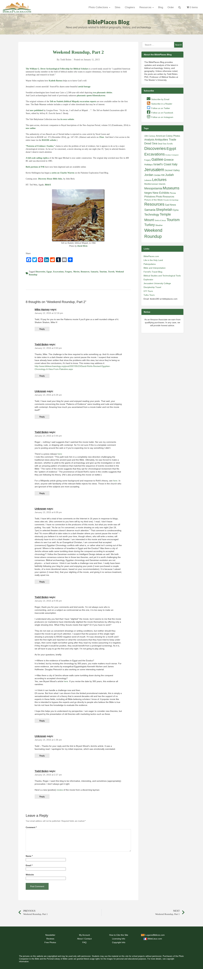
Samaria (94, 272)
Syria (175, 210)
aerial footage (84, 86)
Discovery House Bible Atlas (50, 179)
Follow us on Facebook (162, 112)
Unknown (40, 391)
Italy (174, 164)
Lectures (159, 180)
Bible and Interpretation (155, 268)
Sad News (170, 204)
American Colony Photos (168, 136)
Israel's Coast (162, 164)
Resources (145, 7)
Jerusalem (154, 169)
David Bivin (82, 246)
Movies (76, 272)
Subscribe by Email (160, 99)
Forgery (68, 272)
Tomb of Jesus (160, 220)
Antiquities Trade (165, 139)
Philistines (149, 196)
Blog (160, 7)
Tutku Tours (149, 295)
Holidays (148, 164)
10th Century (149, 136)
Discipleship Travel (152, 287)
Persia (173, 193)
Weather (159, 225)
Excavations (58, 272)
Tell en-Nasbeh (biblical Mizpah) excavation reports (73, 101)
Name (29, 856)
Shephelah (164, 210)
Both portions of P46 (35, 167)
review (60, 790)
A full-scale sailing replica (37, 158)
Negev (148, 192)
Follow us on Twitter (160, 108)
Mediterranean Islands (154, 184)
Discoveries (40, 272)
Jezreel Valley (172, 170)
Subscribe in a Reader (161, 104)
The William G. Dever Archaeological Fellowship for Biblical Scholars (57, 69)
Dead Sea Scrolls (165, 144)
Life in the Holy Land (153, 260)
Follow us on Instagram (162, 117)
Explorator (148, 279)
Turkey (149, 225)
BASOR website (49, 140)
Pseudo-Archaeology (170, 200)
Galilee (157, 159)
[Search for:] (158, 45)
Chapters (130, 7)
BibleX (48, 185)
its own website (67, 119)
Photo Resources (165, 196)
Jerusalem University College (157, 283)
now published (36, 110)
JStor (101, 137)
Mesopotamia (153, 188)
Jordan (148, 174)
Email (29, 865)
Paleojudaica (150, 264)
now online (31, 128)
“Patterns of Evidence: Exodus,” (40, 146)
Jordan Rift (159, 175)
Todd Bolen (41, 344)
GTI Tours (148, 291)
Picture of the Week (153, 200)
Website (30, 875)
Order (170, 7)
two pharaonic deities (102, 92)
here (60, 454)
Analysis (149, 139)
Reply (42, 329)
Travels (111, 272)
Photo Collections (99, 7)
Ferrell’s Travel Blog (153, 272)
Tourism (103, 272)
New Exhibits (161, 192)
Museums (171, 188)
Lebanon (148, 180)
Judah (169, 174)
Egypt (49, 272)
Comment (31, 827)
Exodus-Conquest (171, 155)
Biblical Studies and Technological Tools (162, 275)
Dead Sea (150, 143)
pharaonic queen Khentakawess (91, 95)
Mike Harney (42, 309)
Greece (169, 159)
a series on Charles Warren (62, 173)
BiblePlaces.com (151, 256)
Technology (151, 214)
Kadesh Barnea (55, 81)
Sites (117, 7)
